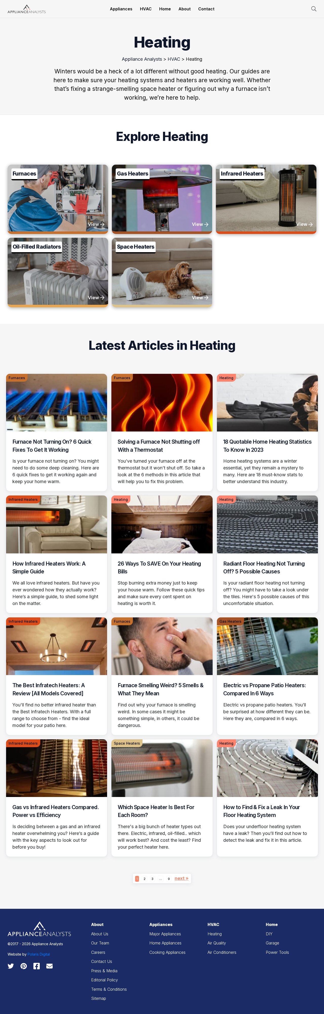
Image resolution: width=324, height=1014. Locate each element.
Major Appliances (165, 933)
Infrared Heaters (23, 499)
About (184, 8)
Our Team (100, 942)
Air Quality (217, 942)
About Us (99, 933)
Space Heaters (127, 743)
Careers (98, 952)
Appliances (121, 8)
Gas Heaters (230, 621)
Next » (182, 878)
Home (165, 8)
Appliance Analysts (142, 59)
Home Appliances (165, 942)
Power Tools (277, 952)
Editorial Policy (104, 979)
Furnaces (17, 378)
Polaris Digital (39, 954)
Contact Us (101, 961)
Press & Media (104, 970)
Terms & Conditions (109, 989)
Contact (206, 8)
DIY (269, 933)
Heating (226, 378)
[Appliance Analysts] (27, 8)
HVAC (146, 8)
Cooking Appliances (167, 952)
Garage (272, 942)
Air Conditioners (222, 952)
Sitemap (98, 998)
